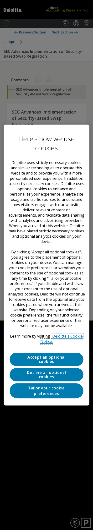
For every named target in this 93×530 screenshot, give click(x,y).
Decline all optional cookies (46, 374)
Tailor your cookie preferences (46, 391)
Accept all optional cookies (46, 359)
